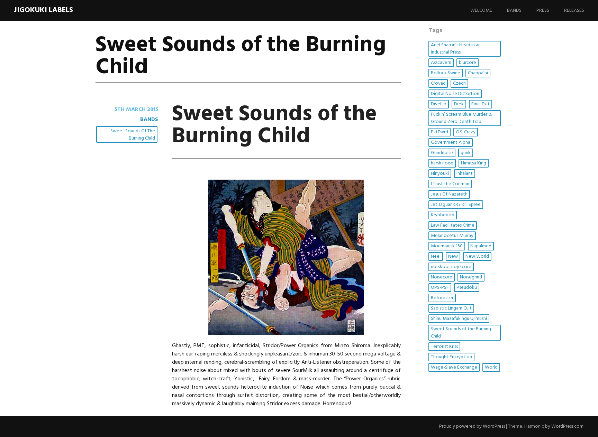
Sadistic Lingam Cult (451, 308)
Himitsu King (473, 163)
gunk (466, 153)
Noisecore (441, 277)
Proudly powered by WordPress (472, 426)
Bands (514, 11)
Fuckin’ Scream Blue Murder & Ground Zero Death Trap (461, 118)
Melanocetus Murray (452, 236)
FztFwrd (439, 132)
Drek (459, 104)
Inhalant (464, 174)
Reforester (442, 298)
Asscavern (441, 63)
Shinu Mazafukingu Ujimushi (459, 319)
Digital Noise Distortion (455, 94)
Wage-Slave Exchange (454, 367)
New (453, 256)
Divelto (438, 104)
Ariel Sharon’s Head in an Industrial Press (456, 48)
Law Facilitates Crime (452, 225)
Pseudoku (466, 288)
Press (542, 11)
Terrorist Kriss (444, 347)
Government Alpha (450, 142)
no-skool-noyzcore (451, 267)
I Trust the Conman (450, 184)
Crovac (438, 83)
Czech (459, 83)
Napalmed (480, 246)
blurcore (467, 63)
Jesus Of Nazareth (449, 194)
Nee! (436, 256)
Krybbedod (442, 215)
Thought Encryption (451, 357)
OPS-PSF (440, 288)
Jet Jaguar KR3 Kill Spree (456, 205)
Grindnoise (442, 153)
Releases (574, 11)
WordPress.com (567, 426)
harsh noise (442, 163)
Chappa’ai (478, 73)
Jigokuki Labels (43, 10)
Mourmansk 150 (447, 246)
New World (477, 256)
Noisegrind (471, 277)
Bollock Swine (445, 73)
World (491, 367)
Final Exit (480, 104)
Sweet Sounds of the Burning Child (132, 134)
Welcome (481, 11)
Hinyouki (440, 174)
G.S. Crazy (465, 132)
